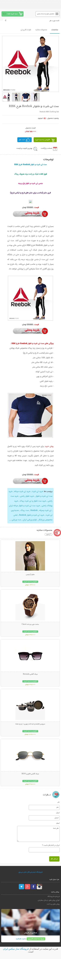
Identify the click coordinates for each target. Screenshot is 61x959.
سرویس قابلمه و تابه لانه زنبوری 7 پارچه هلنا (30, 724)
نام (59, 802)
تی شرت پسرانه (45, 510)
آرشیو (48, 534)
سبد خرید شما (13, 14)
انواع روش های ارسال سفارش (49, 900)
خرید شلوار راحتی (27, 496)
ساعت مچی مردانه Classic (30, 624)
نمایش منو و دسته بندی (45, 14)
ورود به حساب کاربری (36, 939)
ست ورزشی (16, 519)
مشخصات (54, 30)
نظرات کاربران (26, 30)
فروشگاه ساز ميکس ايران (16, 949)
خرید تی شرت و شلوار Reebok (31, 515)
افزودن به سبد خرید (42, 140)
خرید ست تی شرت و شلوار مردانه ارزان (24, 505)
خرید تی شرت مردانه (22, 491)
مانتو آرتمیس (30, 574)
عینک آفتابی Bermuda (30, 674)
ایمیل (58, 812)
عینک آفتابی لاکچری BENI (30, 774)
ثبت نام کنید (20, 939)
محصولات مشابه (41, 30)
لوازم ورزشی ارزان (30, 519)
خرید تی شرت (37, 491)
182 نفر (22, 140)
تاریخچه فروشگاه (54, 896)
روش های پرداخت (53, 904)
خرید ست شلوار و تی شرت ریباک (33, 501)
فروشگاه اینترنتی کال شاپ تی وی (30, 872)
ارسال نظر (54, 859)
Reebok (34, 510)
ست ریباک (24, 510)
